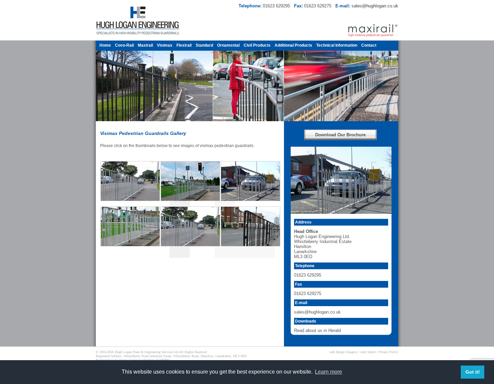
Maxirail (145, 45)
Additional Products (293, 45)
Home (105, 45)
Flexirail (184, 45)
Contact (368, 45)
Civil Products (257, 45)
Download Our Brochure (340, 134)
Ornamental (228, 45)
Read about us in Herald (317, 330)
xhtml (372, 352)
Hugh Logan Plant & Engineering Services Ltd (146, 352)
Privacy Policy (388, 352)
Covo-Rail (124, 45)
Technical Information (336, 45)
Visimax (164, 45)
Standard (204, 45)
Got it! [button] (472, 372)
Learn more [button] (328, 372)
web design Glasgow (343, 352)
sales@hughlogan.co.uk (375, 5)
